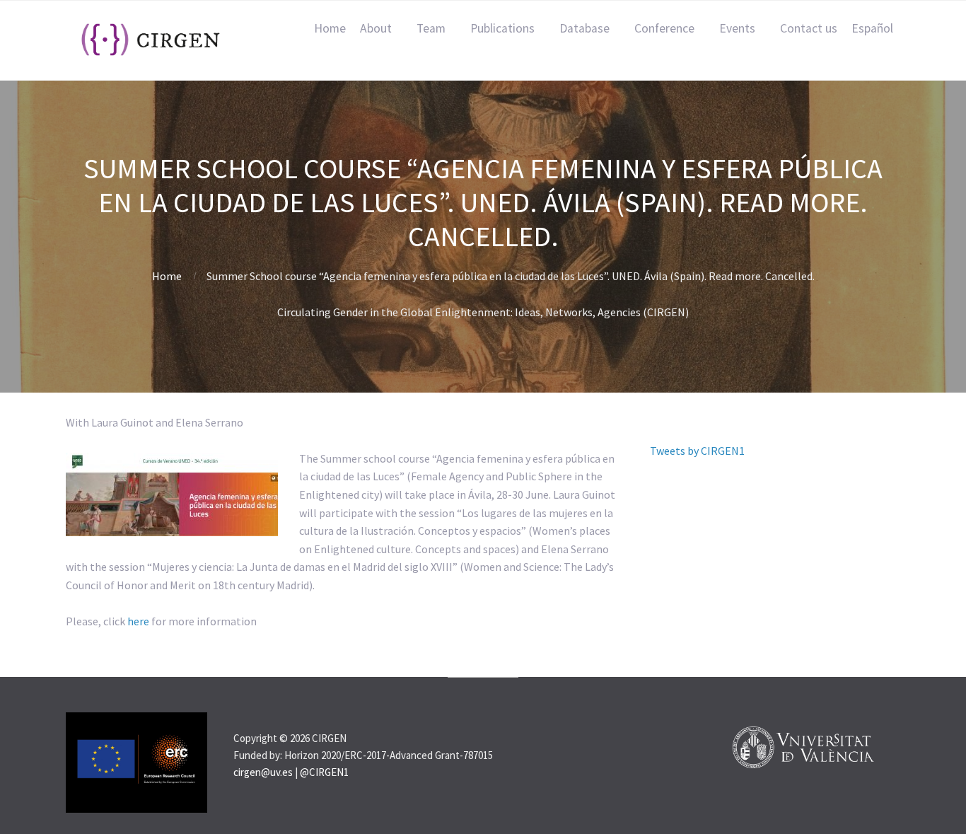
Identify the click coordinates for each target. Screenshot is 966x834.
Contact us (808, 28)
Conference (664, 28)
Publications (502, 28)
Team (431, 28)
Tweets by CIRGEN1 (697, 451)
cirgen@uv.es (263, 772)
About (376, 28)
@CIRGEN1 (324, 772)
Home (330, 28)
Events (737, 28)
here (138, 621)
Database (584, 28)
